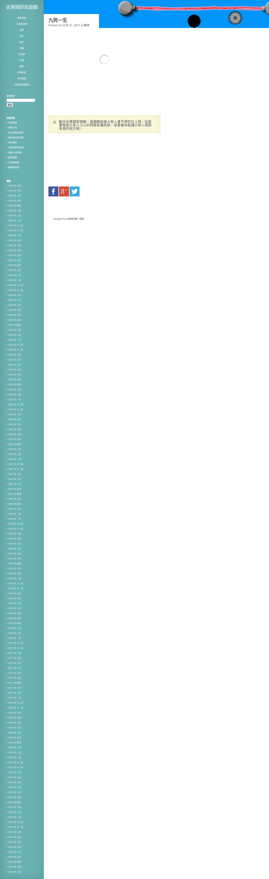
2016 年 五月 (14, 737)
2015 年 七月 (14, 787)
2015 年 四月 (14, 802)
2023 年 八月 (14, 364)
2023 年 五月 (14, 379)
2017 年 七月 (14, 667)
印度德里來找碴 (16, 147)
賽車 (22, 66)
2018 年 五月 (14, 618)
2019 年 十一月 (15, 528)
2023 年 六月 (14, 374)
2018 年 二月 (14, 633)
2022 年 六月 (14, 434)
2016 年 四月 (14, 742)
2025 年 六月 (14, 255)
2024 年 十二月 (15, 285)
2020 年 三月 (14, 508)
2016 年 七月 (14, 727)
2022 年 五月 (14, 439)
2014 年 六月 (14, 851)
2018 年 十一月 (15, 588)
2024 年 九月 (14, 299)
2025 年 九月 (14, 240)
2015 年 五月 (14, 797)
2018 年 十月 (14, 593)
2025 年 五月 (14, 260)
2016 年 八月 (14, 722)
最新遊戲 (21, 17)
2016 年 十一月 (15, 707)
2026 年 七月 (14, 190)
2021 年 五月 (14, 488)
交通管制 (12, 122)
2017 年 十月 (14, 653)
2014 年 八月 (14, 841)
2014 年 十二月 (15, 822)
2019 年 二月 (14, 573)
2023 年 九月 (14, 359)
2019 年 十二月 (15, 523)
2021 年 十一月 (15, 469)
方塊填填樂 (13, 162)
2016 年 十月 (14, 712)
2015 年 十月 (14, 772)
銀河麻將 (12, 157)
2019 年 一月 (14, 578)
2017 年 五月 (14, 677)
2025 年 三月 (14, 270)
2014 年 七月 (14, 846)
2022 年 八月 (14, 424)
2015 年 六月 (14, 792)
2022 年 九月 (14, 419)
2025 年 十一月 (15, 230)
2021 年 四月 (14, 493)
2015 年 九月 (14, 777)
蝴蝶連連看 (13, 167)
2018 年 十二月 (15, 583)
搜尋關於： (12, 95)
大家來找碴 (21, 23)
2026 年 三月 (14, 210)
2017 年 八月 (14, 662)
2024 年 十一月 (15, 290)
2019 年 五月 (14, 558)
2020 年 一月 (14, 518)
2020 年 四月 (14, 503)
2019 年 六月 (14, 553)
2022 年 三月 (14, 449)
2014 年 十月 (14, 832)
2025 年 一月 (14, 280)
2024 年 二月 (14, 334)
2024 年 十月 (14, 295)
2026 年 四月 (14, 205)
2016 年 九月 (14, 717)
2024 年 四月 (14, 324)
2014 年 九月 (14, 836)
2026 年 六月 (14, 195)
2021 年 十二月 (15, 464)
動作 (22, 42)
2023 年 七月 (14, 369)
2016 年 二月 (14, 752)
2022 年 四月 (14, 444)
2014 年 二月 (14, 871)
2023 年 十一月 (15, 349)
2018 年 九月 (14, 598)
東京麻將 (12, 142)
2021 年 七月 (14, 483)
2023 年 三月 (14, 389)
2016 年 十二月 (15, 702)
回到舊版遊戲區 (21, 84)
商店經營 (21, 78)
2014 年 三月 (14, 866)
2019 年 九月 (14, 538)
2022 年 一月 (14, 459)
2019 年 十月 (14, 533)
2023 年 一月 (14, 399)
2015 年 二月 (14, 812)
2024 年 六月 (14, 314)
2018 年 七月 (14, 608)
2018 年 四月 (14, 623)
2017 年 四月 (14, 682)
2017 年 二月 (14, 692)
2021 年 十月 (14, 474)
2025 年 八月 (14, 245)
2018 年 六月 (14, 613)
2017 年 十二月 (15, 643)
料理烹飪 (21, 72)
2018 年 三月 (14, 628)
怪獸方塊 (12, 127)
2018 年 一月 (14, 638)
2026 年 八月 (14, 185)
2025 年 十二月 (15, 225)
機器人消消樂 (14, 152)
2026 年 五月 (14, 200)
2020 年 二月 (14, 513)
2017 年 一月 (14, 697)
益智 (22, 29)
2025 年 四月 (14, 265)
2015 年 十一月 (15, 767)
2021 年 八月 (14, 478)
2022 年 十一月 (15, 409)
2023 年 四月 (14, 384)
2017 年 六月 (14, 672)
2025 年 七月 (14, 250)
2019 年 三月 (14, 568)
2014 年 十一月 (15, 827)
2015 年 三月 (14, 807)
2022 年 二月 (14, 454)
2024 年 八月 (14, 304)
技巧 (22, 35)
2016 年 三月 (14, 747)
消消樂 (22, 54)
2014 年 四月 (14, 861)
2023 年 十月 (14, 354)
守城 (22, 60)
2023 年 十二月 (15, 344)
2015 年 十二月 (15, 762)
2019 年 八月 (14, 543)
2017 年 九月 (14, 657)
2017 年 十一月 (15, 648)
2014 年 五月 (14, 856)
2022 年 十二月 (15, 404)
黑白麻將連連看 (16, 132)
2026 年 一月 (14, 220)
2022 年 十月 (14, 414)
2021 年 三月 (14, 498)
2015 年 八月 (14, 782)
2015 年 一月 (14, 817)
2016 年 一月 (14, 757)
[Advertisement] (78, 160)
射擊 (22, 48)
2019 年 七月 (14, 548)
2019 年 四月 (14, 563)
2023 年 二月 (14, 394)
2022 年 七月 (14, 429)
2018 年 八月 (14, 603)
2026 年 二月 (14, 215)
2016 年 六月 (14, 732)
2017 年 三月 (14, 687)
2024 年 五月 (14, 319)
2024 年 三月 (14, 329)
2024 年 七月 (14, 309)
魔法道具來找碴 (16, 137)
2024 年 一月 (14, 339)
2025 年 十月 (14, 235)
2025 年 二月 (14, 275)
